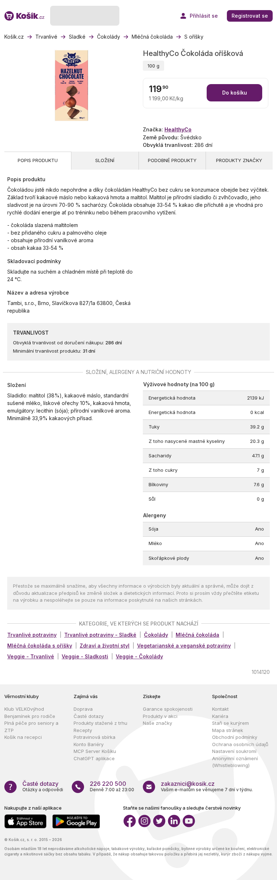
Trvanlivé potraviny (32, 635)
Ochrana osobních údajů (240, 744)
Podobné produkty (172, 160)
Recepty (83, 730)
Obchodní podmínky (234, 737)
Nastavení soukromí (234, 751)
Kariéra (220, 716)
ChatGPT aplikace (94, 758)
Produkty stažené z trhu (100, 723)
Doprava (83, 709)
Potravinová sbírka (94, 737)
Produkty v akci (160, 716)
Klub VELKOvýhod (24, 709)
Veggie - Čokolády (139, 656)
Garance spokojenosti (168, 709)
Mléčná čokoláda (197, 635)
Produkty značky (239, 160)
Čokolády (156, 635)
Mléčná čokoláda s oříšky (39, 645)
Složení (104, 160)
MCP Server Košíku (95, 751)
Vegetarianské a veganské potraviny (184, 645)
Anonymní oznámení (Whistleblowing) (235, 761)
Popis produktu (38, 160)
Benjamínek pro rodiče (29, 716)
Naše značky (157, 723)
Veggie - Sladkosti (85, 656)
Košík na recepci (23, 737)
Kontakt (220, 709)
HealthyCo (178, 129)
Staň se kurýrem (230, 723)
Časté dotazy (89, 716)
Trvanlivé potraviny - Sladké (100, 635)
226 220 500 (108, 784)
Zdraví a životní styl (104, 645)
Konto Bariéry (89, 744)
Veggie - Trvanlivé (30, 656)
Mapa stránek (227, 730)
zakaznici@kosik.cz (188, 784)
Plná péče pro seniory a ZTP (31, 726)
